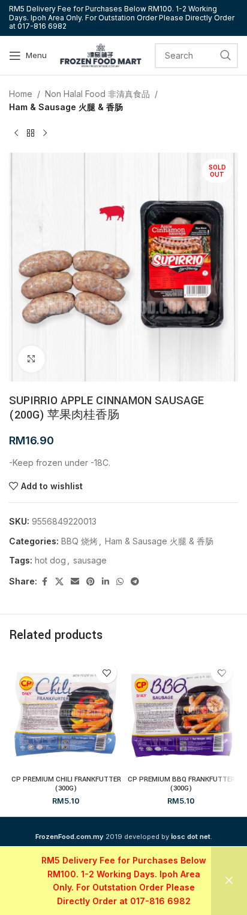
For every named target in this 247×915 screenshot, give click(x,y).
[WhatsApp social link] (120, 582)
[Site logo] (101, 54)
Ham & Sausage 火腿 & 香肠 (66, 107)
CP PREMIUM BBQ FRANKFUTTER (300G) (181, 783)
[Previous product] (16, 133)
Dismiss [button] (229, 881)
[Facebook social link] (44, 582)
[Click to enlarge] (31, 359)
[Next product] (45, 133)
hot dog (50, 560)
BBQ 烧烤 (79, 541)
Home (20, 94)
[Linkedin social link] (105, 582)
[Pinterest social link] (90, 582)
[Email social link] (75, 582)
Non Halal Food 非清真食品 (97, 94)
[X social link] (59, 582)
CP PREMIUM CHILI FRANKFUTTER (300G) (66, 783)
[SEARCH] (225, 55)
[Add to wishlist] (106, 672)
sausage (90, 560)
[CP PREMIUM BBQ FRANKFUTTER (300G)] (181, 713)
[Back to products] (30, 133)
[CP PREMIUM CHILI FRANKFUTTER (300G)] (66, 713)
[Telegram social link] (135, 582)
